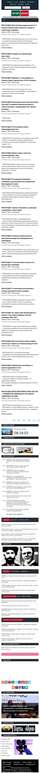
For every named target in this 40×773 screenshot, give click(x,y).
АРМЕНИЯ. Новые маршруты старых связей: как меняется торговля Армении (19, 487)
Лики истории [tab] (25, 596)
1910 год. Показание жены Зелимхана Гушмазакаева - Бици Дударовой (18, 601)
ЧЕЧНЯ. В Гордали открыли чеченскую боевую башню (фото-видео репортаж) (18, 525)
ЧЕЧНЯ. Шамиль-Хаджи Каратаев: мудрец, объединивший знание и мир (18, 591)
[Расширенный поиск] (31, 7)
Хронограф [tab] (24, 571)
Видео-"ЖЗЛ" (5, 741)
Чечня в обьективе (7, 744)
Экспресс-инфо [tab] (24, 520)
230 (14, 420)
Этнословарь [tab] (14, 571)
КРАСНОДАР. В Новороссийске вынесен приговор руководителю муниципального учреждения (17, 238)
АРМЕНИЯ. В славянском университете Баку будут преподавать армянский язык (18, 482)
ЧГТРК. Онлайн (6, 755)
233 (29, 420)
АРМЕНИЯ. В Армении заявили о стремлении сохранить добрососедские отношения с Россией (17, 471)
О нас (16, 2)
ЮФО (9, 32)
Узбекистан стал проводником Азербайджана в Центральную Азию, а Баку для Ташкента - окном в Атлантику (19, 477)
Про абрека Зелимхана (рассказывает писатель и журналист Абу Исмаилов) (18, 609)
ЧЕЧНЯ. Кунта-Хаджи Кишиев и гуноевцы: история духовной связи (18, 576)
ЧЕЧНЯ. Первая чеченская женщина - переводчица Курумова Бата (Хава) (19, 581)
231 (19, 420)
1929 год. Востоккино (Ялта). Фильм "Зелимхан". (15, 605)
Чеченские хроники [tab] (9, 596)
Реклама (21, 4)
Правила (22, 2)
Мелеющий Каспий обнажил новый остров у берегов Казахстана (18, 496)
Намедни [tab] (6, 520)
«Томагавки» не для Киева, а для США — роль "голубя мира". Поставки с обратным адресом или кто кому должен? (18, 539)
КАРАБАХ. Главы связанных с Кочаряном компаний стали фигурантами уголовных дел (18, 461)
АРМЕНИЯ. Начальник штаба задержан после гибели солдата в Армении (17, 466)
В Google (8, 762)
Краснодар (15, 32)
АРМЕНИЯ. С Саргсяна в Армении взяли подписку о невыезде (17, 492)
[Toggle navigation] (4, 20)
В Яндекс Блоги (18, 764)
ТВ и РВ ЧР (5, 753)
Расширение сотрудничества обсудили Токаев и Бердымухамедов (17, 509)
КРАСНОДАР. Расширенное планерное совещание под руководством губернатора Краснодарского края (18, 181)
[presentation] (36, 553)
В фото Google (27, 762)
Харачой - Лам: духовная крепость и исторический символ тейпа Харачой (18, 614)
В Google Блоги (30, 764)
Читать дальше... (6, 47)
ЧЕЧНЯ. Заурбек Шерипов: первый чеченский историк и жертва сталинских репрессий (19, 586)
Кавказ (3, 32)
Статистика (7, 766)
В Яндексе (17, 762)
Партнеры (30, 2)
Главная (9, 2)
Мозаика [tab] (6, 571)
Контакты (13, 4)
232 (24, 420)
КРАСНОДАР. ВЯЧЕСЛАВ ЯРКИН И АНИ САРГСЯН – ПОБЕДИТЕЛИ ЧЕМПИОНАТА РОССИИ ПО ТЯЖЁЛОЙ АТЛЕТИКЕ (19, 394)
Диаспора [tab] (14, 520)
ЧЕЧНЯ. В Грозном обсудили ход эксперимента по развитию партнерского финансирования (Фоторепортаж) (18, 708)
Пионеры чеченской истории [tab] (12, 620)
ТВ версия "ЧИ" (6, 739)
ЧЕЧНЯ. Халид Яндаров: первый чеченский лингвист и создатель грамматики (17, 639)
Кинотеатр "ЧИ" (6, 748)
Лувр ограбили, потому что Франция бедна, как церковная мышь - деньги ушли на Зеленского (18, 534)
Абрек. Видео (5, 746)
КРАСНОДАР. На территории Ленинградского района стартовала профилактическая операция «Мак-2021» (18, 315)
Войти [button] (27, 4)
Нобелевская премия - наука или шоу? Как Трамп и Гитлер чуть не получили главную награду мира (19, 529)
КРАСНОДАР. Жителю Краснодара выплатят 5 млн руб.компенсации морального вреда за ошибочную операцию (19, 27)
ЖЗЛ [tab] (18, 596)
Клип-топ (4, 751)
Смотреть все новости (14, 514)
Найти (26, 7)
